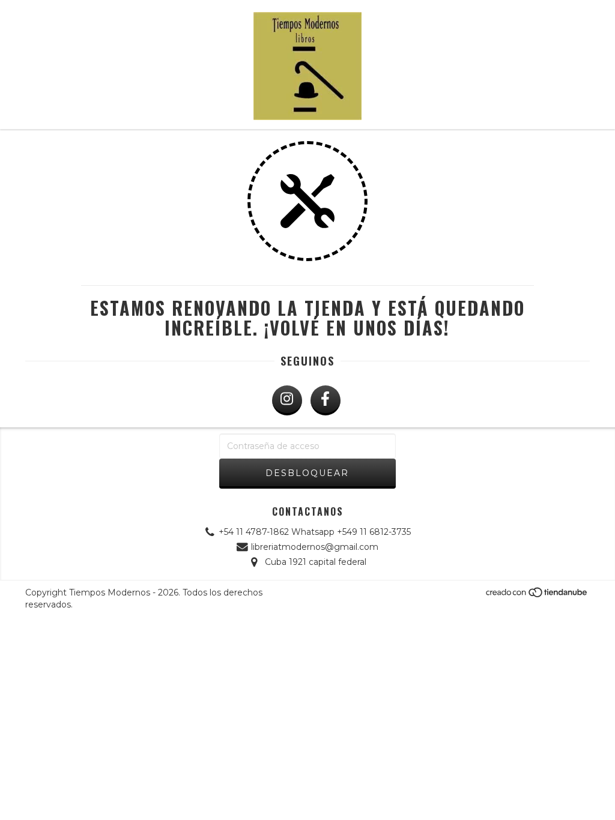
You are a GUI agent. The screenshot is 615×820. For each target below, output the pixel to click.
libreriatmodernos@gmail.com (314, 546)
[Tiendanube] (537, 595)
